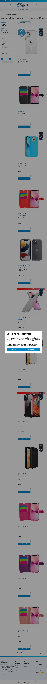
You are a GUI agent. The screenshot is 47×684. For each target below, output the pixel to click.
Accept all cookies (31, 349)
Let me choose (14, 349)
